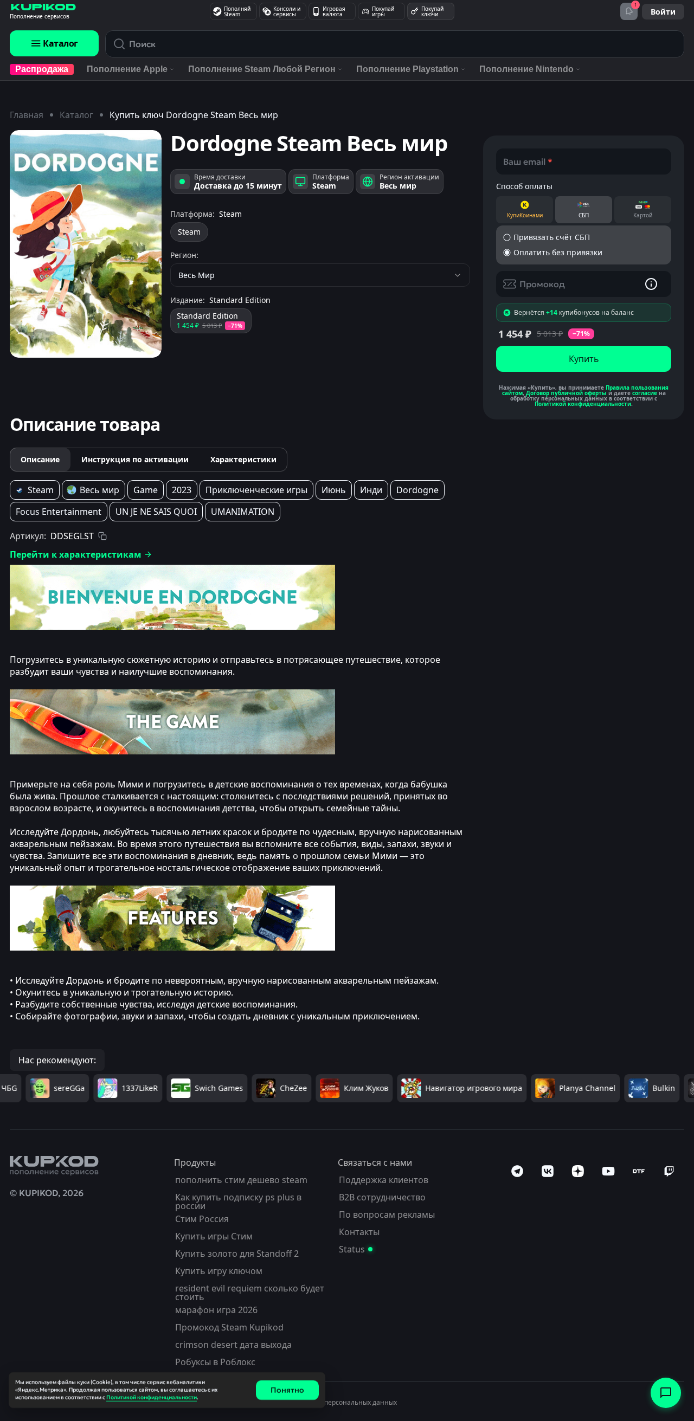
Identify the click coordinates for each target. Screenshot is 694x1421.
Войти (663, 12)
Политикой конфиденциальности (583, 404)
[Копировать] (102, 536)
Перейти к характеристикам (76, 554)
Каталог (60, 43)
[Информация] (651, 284)
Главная (26, 115)
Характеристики (243, 459)
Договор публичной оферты (566, 393)
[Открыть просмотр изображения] (86, 244)
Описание (40, 459)
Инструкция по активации (135, 459)
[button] (584, 237)
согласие (644, 393)
